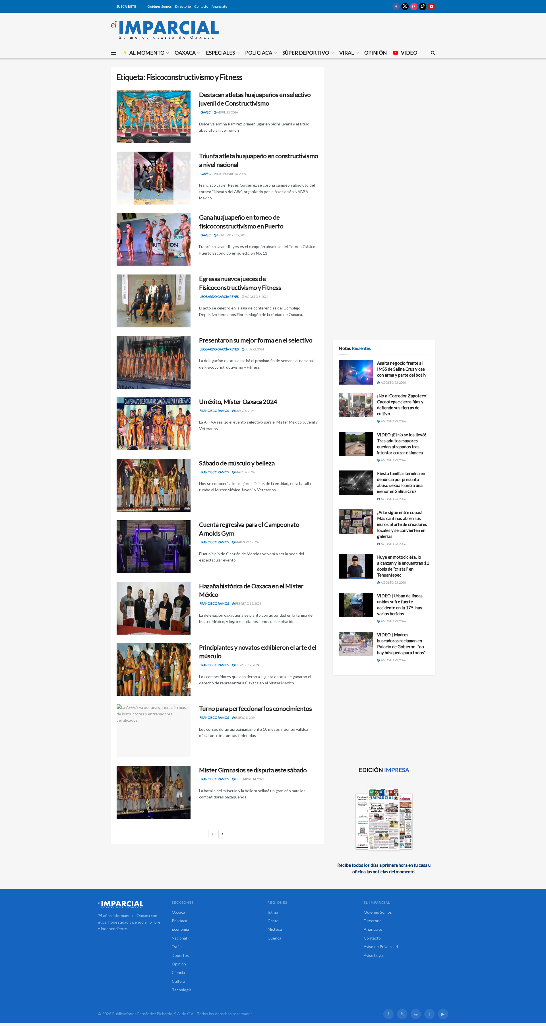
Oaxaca (185, 52)
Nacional (179, 938)
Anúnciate (219, 6)
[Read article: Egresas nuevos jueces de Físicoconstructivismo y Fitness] (154, 300)
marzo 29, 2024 (246, 542)
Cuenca (274, 938)
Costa (273, 920)
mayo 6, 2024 (245, 410)
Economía (180, 929)
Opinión (375, 52)
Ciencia (178, 972)
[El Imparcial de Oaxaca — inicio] (129, 904)
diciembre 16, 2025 (231, 174)
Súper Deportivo (305, 52)
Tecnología (181, 989)
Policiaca (258, 52)
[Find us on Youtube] (431, 6)
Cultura (178, 981)
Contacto (201, 6)
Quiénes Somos (159, 6)
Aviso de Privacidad (381, 946)
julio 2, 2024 (254, 349)
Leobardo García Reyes (219, 296)
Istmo (273, 912)
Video (409, 52)
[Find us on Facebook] (396, 6)
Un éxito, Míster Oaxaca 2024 (238, 401)
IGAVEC (205, 112)
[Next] (222, 834)
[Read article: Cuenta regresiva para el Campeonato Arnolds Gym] (154, 546)
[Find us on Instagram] (413, 6)
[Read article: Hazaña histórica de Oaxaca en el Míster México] (154, 608)
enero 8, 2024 (245, 717)
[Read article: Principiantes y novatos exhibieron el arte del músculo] (154, 669)
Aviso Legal (374, 955)
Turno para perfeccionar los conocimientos (255, 708)
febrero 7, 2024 (247, 665)
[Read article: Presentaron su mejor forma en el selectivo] (154, 362)
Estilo (177, 946)
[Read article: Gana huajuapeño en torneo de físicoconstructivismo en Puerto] (154, 239)
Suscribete (125, 6)
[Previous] (212, 834)
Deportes (180, 955)
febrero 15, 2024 (248, 603)
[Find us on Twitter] (405, 6)
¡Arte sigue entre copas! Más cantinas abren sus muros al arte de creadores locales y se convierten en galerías (402, 524)
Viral (346, 52)
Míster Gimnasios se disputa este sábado (253, 770)
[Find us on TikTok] (422, 6)
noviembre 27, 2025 (231, 235)
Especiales (220, 52)
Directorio (183, 6)
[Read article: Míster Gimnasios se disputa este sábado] (154, 792)
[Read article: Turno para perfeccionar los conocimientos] (154, 730)
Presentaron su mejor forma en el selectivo (256, 340)
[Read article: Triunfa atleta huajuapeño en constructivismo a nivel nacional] (154, 178)
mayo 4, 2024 (245, 472)
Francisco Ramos (214, 410)
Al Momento (146, 52)
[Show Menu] (113, 53)
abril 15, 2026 (227, 112)
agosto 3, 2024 (256, 296)
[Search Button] (433, 52)
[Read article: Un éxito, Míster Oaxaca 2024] (154, 423)
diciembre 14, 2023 (249, 779)
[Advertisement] (384, 106)
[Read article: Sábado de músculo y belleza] (154, 485)
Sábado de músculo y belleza (236, 463)
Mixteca (275, 929)
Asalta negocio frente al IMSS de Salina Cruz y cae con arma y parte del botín (401, 368)
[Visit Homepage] (165, 30)
